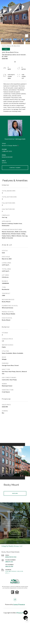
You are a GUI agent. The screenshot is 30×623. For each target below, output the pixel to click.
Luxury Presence (19, 604)
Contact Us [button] (15, 534)
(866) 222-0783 (9, 566)
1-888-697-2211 (7, 151)
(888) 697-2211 (9, 561)
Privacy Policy (22, 613)
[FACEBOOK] (15, 599)
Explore (15, 493)
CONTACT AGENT (15, 167)
